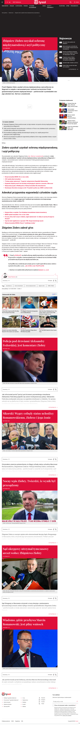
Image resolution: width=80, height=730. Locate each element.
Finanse (26, 6)
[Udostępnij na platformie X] (55, 280)
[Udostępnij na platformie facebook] (53, 280)
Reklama (24, 706)
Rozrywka (62, 6)
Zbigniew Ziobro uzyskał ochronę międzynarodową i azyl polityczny (27, 12)
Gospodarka (18, 6)
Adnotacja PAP (7, 706)
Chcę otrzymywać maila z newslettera (65, 705)
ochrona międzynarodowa (31, 285)
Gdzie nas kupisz (7, 702)
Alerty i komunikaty (50, 6)
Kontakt (24, 704)
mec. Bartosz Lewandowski (35, 156)
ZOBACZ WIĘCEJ (51, 285)
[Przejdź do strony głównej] (38, 2)
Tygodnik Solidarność (32, 6)
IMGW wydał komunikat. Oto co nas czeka (17, 215)
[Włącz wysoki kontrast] (9, 2)
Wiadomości (5, 6)
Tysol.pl (76, 721)
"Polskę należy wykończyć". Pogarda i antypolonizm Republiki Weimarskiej (26, 181)
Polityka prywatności (6, 721)
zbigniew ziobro (42, 285)
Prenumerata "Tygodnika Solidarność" (11, 700)
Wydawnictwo (25, 700)
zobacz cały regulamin (67, 715)
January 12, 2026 (43, 270)
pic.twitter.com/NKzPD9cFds (34, 266)
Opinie (67, 6)
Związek (12, 6)
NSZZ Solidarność (17, 2)
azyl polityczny (9, 285)
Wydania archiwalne (7, 704)
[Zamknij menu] (2, 2)
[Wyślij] (77, 701)
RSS (22, 721)
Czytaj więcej (72, 69)
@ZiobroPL (17, 255)
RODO (12, 721)
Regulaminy (17, 721)
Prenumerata (74, 6)
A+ (7, 2)
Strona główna (4, 12)
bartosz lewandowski (19, 285)
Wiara (44, 6)
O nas (24, 698)
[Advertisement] (40, 26)
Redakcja (24, 702)
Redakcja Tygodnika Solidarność (10, 698)
